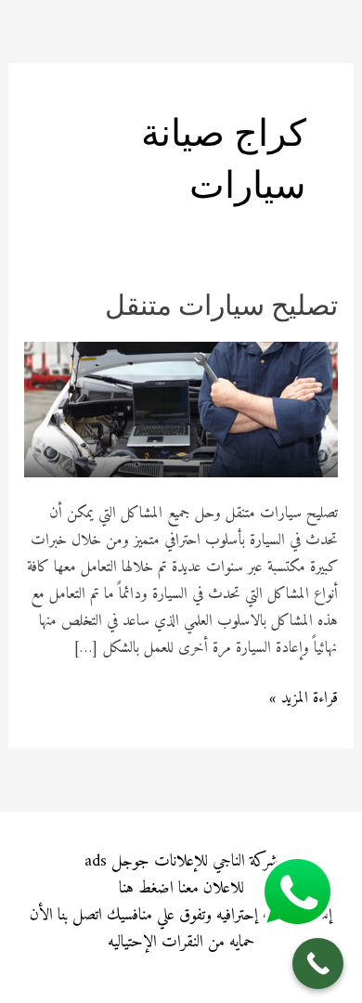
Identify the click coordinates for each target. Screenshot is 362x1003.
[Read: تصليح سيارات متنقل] (181, 409)
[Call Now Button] (317, 963)
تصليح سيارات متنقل (221, 308)
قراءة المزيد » (303, 698)
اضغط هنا (146, 888)
